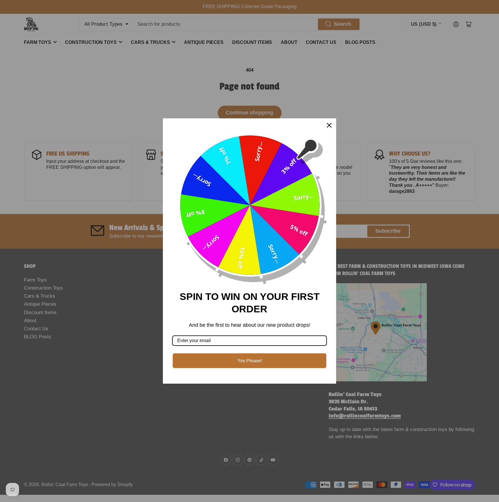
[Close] (329, 125)
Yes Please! (249, 360)
